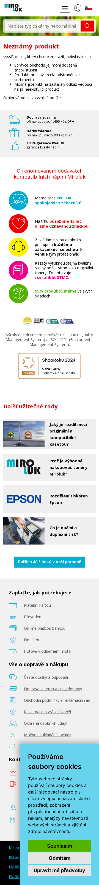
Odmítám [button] (59, 858)
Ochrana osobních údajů (46, 723)
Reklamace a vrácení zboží (47, 711)
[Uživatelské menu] (77, 9)
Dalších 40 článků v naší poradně (49, 561)
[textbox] (43, 26)
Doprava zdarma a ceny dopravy (53, 688)
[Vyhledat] (87, 26)
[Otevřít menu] (65, 8)
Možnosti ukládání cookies (47, 734)
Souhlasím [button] (59, 846)
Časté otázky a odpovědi (46, 677)
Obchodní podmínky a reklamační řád (57, 700)
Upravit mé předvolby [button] (59, 870)
